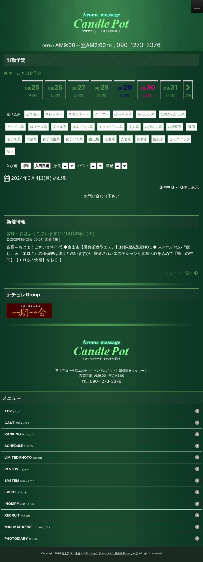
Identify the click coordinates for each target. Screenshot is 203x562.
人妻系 (126, 139)
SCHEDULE (13, 446)
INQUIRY (11, 503)
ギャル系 (60, 127)
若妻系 (110, 139)
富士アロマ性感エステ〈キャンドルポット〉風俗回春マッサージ (100, 553)
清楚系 (31, 139)
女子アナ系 (74, 139)
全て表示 (33, 114)
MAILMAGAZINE (18, 527)
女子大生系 (51, 139)
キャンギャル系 (111, 127)
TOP (8, 411)
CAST (9, 423)
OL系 (191, 127)
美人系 (134, 127)
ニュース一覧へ (179, 272)
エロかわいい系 (172, 114)
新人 (10, 151)
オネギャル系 (82, 127)
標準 (25, 166)
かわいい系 (146, 114)
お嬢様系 (175, 127)
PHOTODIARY (16, 538)
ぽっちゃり (123, 114)
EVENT (10, 492)
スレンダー (54, 114)
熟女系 (142, 139)
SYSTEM (11, 480)
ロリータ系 (38, 127)
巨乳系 (158, 139)
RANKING (12, 434)
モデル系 (14, 139)
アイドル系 (15, 127)
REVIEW (11, 469)
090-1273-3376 (105, 381)
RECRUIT (12, 515)
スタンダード (78, 114)
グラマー (102, 114)
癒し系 (94, 139)
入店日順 (42, 166)
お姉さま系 (153, 127)
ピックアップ (179, 139)
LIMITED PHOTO (18, 457)
